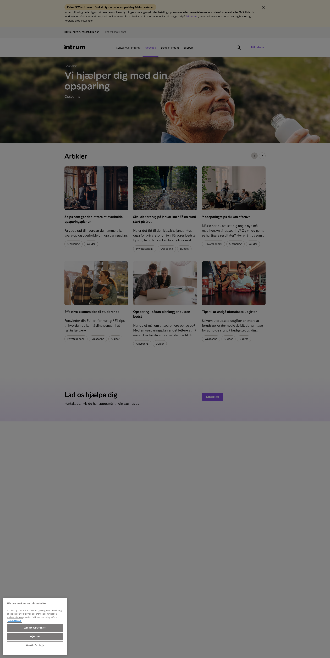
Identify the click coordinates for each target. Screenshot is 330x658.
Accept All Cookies (35, 627)
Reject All (35, 636)
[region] (35, 626)
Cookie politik (14, 620)
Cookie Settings (35, 645)
